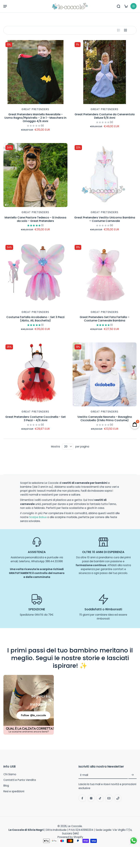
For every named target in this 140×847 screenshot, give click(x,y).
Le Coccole (75, 826)
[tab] (5, 102)
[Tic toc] (100, 798)
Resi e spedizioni (13, 791)
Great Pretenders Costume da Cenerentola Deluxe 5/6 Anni (105, 116)
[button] (5, 6)
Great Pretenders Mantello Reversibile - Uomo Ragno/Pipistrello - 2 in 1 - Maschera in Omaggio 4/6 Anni (35, 117)
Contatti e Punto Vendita (19, 780)
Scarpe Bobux (38, 517)
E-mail (84, 775)
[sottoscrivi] (132, 775)
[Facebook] (82, 798)
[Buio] (133, 6)
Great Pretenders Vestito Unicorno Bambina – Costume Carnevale (104, 219)
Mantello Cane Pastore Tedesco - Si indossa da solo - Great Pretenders (35, 219)
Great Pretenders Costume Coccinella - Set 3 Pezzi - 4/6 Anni (35, 418)
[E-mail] (109, 798)
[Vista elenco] (118, 30)
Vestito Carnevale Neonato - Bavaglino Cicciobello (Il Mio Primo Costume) (104, 418)
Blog (6, 785)
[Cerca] (118, 6)
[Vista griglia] (125, 30)
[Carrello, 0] (126, 6)
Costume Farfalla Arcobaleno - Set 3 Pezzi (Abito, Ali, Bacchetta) (35, 318)
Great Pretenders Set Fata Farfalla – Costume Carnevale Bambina (104, 318)
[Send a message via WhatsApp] (133, 840)
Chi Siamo (9, 774)
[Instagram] (91, 798)
